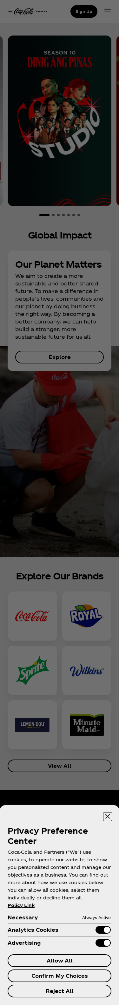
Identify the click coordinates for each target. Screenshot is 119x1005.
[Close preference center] (107, 816)
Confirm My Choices (59, 976)
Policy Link (21, 905)
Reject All (60, 991)
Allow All (60, 960)
